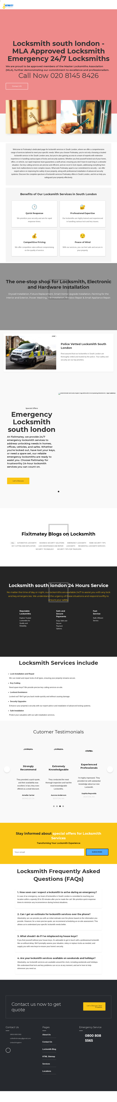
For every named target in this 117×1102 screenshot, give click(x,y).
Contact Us (47, 1042)
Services (46, 1064)
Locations (46, 1071)
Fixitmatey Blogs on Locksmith (58, 534)
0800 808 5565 (15, 1034)
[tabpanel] (58, 439)
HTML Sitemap (48, 1056)
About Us (46, 1035)
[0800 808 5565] (7, 1034)
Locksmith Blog (49, 1049)
